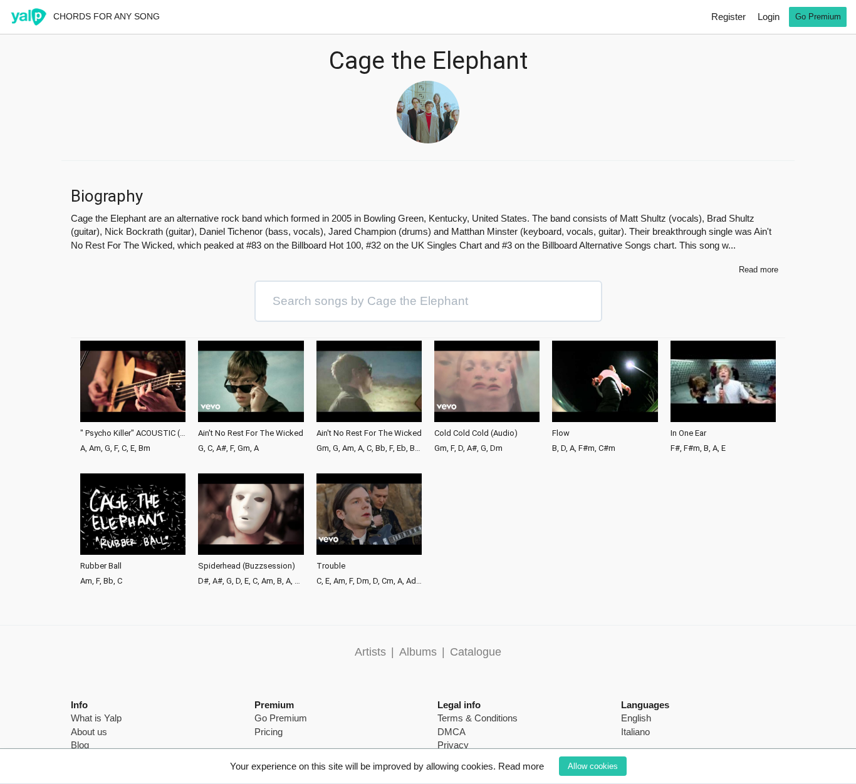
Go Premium (818, 16)
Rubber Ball (101, 566)
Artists (370, 652)
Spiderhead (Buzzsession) (246, 566)
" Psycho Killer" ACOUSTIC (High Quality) (132, 433)
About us (89, 731)
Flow (561, 433)
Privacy (453, 745)
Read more (521, 766)
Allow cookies (593, 766)
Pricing (268, 731)
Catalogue (475, 652)
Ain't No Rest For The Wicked (250, 433)
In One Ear (688, 433)
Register (728, 16)
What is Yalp (96, 718)
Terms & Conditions (477, 718)
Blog (80, 745)
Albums (418, 652)
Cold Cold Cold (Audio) (476, 433)
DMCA (451, 731)
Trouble (330, 566)
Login (769, 16)
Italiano (635, 731)
